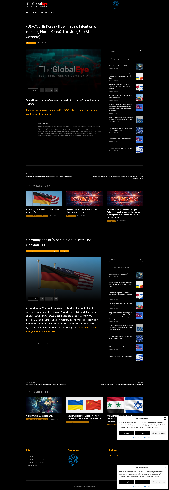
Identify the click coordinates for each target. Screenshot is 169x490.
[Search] (141, 51)
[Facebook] (42, 90)
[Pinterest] (51, 90)
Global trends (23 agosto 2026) (118, 66)
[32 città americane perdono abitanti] (139, 139)
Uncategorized (31, 42)
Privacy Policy (147, 486)
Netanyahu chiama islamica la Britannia (120, 148)
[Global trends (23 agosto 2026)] (139, 66)
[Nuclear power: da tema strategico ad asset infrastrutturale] (139, 130)
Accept (126, 482)
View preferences (158, 482)
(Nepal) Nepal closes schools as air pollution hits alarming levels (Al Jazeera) (49, 176)
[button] (165, 467)
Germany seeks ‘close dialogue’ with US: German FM (43, 211)
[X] (47, 90)
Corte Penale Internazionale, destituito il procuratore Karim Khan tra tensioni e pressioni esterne (121, 119)
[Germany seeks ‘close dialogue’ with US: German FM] (44, 198)
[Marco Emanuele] (31, 129)
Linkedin (116, 455)
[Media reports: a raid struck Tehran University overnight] (84, 198)
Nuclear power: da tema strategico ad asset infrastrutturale (120, 129)
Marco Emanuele (43, 124)
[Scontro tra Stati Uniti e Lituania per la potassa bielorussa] (139, 97)
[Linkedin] (111, 455)
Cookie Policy (136, 486)
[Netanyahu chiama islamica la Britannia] (139, 149)
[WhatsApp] (56, 90)
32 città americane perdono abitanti (120, 139)
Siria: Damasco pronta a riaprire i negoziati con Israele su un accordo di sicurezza (120, 87)
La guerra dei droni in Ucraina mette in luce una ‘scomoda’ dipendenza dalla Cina (120, 76)
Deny (142, 482)
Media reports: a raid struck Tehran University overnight (81, 211)
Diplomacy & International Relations (37, 215)
